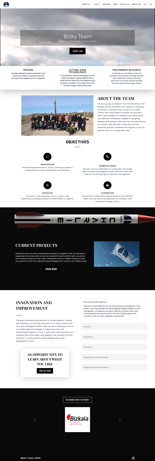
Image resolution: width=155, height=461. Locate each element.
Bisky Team (77, 36)
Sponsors (106, 4)
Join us (77, 51)
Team (96, 4)
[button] (35, 419)
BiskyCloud (136, 4)
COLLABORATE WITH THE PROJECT (77, 400)
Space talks (124, 4)
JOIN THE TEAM (45, 371)
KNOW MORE (51, 269)
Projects (85, 4)
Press (115, 4)
